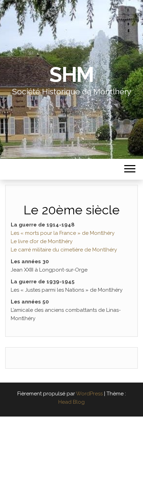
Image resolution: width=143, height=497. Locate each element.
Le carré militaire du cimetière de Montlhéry (64, 250)
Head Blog (71, 402)
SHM (71, 74)
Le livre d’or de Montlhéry (42, 241)
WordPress (89, 394)
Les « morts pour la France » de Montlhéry (63, 233)
